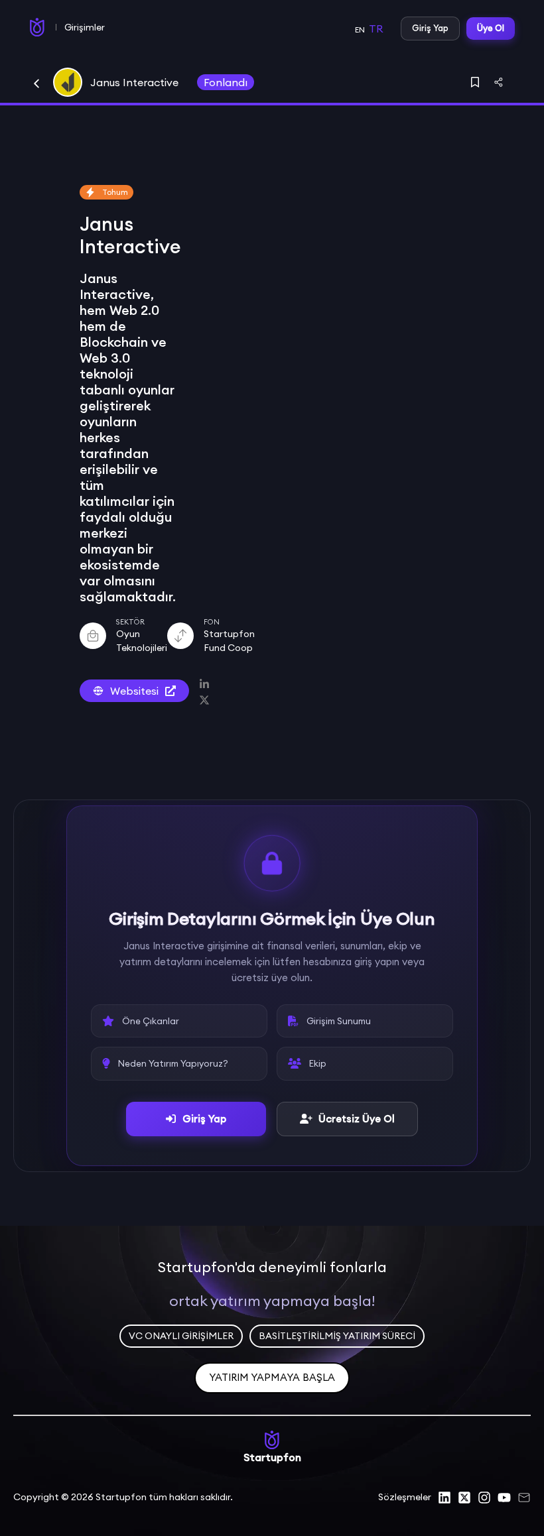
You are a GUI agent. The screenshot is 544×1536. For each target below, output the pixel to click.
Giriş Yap (430, 28)
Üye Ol (490, 28)
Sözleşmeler (404, 1497)
